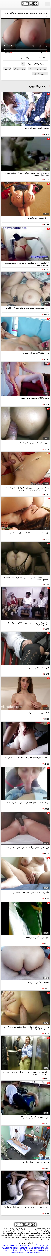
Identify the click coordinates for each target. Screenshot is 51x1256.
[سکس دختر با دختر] (30, 4)
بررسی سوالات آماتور (37, 69)
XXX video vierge (10, 1250)
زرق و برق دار (19, 69)
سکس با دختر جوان (39, 73)
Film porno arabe (33, 1253)
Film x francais (25, 1250)
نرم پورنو (7, 69)
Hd (23, 64)
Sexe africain (37, 1250)
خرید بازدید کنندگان (41, 1245)
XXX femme (7, 1248)
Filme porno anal (41, 1248)
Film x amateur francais (23, 1248)
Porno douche (8, 1245)
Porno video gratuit (24, 1245)
